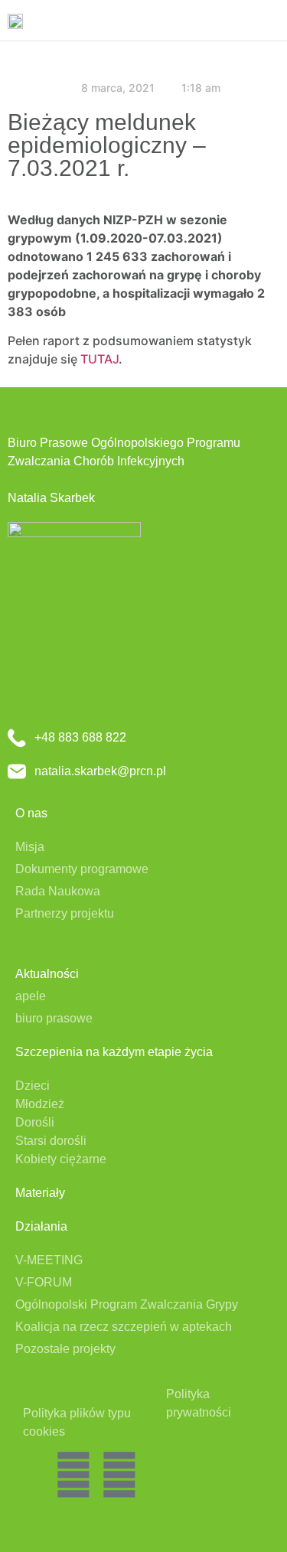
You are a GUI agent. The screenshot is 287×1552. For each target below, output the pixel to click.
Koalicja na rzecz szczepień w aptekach (123, 1326)
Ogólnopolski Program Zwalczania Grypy (126, 1304)
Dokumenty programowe (81, 868)
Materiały (40, 1192)
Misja (29, 846)
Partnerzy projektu (64, 913)
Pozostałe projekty (65, 1348)
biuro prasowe (54, 1018)
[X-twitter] (73, 1475)
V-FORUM (43, 1282)
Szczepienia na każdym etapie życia (114, 1051)
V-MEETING (49, 1260)
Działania (41, 1226)
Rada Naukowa (57, 891)
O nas (31, 813)
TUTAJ (99, 359)
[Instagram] (119, 1475)
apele (30, 996)
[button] (268, 20)
